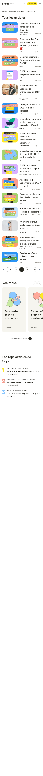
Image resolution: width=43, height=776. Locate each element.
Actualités (23, 214)
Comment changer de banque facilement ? (20, 384)
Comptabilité (24, 145)
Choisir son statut (14, 368)
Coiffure (22, 128)
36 (35, 269)
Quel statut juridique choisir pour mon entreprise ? (24, 372)
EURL (21, 80)
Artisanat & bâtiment (23, 98)
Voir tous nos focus (19, 339)
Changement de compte (16, 379)
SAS (20, 114)
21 (16, 269)
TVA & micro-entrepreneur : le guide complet (23, 395)
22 (22, 269)
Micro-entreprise (14, 390)
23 (27, 269)
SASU (21, 51)
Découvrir (32, 4)
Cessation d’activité (26, 174)
